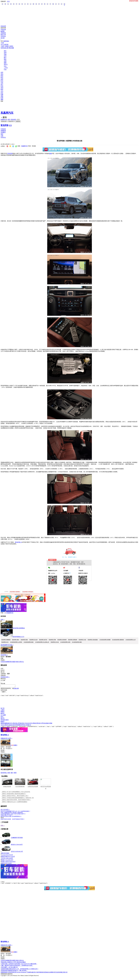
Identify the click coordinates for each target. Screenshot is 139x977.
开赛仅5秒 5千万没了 (7, 815)
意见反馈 (56, 972)
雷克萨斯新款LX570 (18, 636)
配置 (15, 772)
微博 (5, 41)
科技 (2, 86)
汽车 (2, 82)
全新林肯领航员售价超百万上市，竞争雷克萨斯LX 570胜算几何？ (19, 969)
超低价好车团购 (133, 0)
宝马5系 (32, 723)
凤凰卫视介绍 (63, 972)
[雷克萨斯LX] (7, 653)
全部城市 (64, 4)
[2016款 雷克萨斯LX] (69, 186)
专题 (2, 46)
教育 (2, 89)
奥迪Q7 (3, 860)
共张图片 (13, 745)
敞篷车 (3, 721)
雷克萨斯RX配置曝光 (19, 628)
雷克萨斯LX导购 (52, 639)
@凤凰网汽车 (9, 612)
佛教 (2, 99)
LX (10, 125)
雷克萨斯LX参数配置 (5, 639)
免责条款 (46, 972)
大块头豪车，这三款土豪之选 (9, 967)
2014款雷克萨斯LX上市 (131, 639)
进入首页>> (9, 738)
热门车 (3, 708)
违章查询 (3, 33)
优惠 (5, 61)
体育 (2, 79)
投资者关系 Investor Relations (18, 972)
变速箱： (3, 660)
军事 (2, 94)
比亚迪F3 (47, 723)
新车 (5, 51)
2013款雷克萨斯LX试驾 (65, 642)
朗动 (6, 725)
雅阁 (2, 723)
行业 (5, 69)
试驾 (5, 52)
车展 (2, 42)
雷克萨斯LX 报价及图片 (93, 639)
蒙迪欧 (8, 723)
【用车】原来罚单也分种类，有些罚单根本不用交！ (16, 799)
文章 (2, 135)
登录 (2, 48)
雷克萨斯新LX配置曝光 (15, 591)
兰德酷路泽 (14, 837)
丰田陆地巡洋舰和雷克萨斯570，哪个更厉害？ (14, 970)
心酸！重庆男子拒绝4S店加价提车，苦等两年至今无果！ (17, 965)
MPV (2, 716)
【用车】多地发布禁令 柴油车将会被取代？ (13, 793)
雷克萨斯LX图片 (15, 639)
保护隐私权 (40, 972)
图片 (5, 57)
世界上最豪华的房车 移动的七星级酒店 (12, 812)
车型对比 (3, 36)
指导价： (3, 747)
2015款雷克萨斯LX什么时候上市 (42, 642)
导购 (5, 54)
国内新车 (13, 119)
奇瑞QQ (24, 725)
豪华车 (3, 713)
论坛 (5, 66)
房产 (2, 84)
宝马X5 (13, 851)
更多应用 (3, 26)
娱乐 (2, 77)
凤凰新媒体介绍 (5, 972)
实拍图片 (3, 132)
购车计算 (3, 34)
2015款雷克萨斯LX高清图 (105, 639)
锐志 (35, 723)
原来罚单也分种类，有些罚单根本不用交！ (13, 819)
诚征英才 (34, 972)
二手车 (6, 67)
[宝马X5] (6, 851)
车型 (5, 56)
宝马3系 (12, 723)
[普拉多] (6, 844)
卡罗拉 (42, 723)
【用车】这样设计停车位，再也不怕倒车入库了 (14, 795)
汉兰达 (3, 858)
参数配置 (3, 130)
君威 (4, 723)
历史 (2, 92)
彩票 (2, 97)
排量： (3, 658)
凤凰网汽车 (7, 112)
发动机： (3, 750)
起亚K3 (16, 723)
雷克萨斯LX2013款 (55, 642)
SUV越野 (3, 715)
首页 (2, 72)
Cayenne (3, 855)
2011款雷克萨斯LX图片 (77, 642)
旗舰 (50, 153)
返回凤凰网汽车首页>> (7, 645)
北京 (8, 1)
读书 (2, 87)
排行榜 (3, 38)
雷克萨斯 (4, 125)
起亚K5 (23, 723)
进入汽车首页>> (5, 809)
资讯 (2, 74)
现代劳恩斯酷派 (17, 725)
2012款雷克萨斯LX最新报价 (118, 639)
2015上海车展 (4, 44)
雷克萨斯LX (18, 542)
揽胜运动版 (4, 856)
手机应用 (3, 29)
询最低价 (3, 738)
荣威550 (28, 725)
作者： (3, 612)
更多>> (3, 619)
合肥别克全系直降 (33, 786)
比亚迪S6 (10, 725)
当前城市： (4, 673)
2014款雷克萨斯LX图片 (29, 642)
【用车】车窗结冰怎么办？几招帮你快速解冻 (14, 801)
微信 (7, 41)
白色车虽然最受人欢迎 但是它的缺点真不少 (13, 813)
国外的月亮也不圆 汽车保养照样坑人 (11, 816)
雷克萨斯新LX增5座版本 (28, 591)
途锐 (2, 863)
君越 (51, 723)
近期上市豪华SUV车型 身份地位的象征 (14, 962)
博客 (2, 96)
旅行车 (3, 718)
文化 (2, 91)
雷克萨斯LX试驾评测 (61, 639)
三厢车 (3, 710)
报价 (5, 59)
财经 (2, 75)
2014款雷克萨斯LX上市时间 (16, 642)
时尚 (2, 81)
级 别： (3, 748)
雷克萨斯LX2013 (5, 642)
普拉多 (39, 723)
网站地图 (11, 48)
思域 (19, 723)
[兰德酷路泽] (6, 837)
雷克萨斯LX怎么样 (33, 639)
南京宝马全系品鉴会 (46, 787)
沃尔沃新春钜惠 (19, 786)
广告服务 (28, 972)
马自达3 (3, 725)
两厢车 (3, 711)
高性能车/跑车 (5, 719)
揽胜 (2, 853)
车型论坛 (3, 137)
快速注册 (5, 48)
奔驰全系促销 (7, 786)
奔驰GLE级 (4, 861)
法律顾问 (51, 972)
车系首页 (3, 129)
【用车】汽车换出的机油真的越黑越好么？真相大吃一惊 (17, 797)
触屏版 (3, 31)
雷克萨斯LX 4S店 (82, 639)
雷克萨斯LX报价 (24, 639)
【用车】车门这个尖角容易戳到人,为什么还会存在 (15, 791)
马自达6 (27, 723)
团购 (5, 62)
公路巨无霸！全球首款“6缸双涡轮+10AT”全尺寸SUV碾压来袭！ (19, 963)
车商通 (7, 46)
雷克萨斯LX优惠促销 (72, 639)
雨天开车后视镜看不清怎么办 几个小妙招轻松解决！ (16, 811)
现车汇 (6, 64)
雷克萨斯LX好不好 (43, 639)
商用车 (11, 46)
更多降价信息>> (5, 677)
